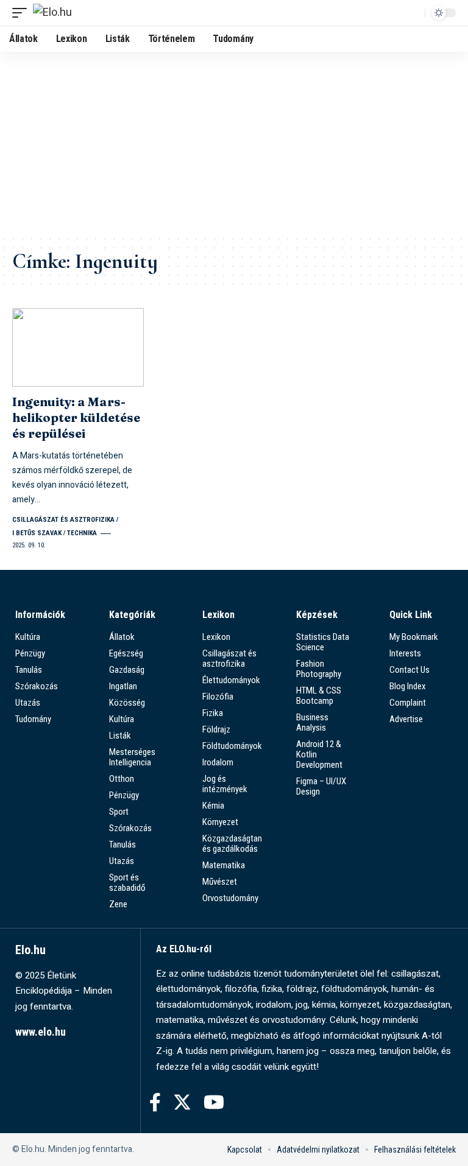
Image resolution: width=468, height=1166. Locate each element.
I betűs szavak (37, 533)
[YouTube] (213, 1102)
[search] (412, 13)
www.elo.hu (40, 1031)
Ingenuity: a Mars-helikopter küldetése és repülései (76, 417)
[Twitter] (182, 1102)
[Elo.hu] (52, 13)
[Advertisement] (234, 143)
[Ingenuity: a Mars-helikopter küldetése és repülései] (78, 347)
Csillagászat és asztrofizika (63, 520)
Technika (82, 533)
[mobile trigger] (22, 13)
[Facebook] (155, 1102)
